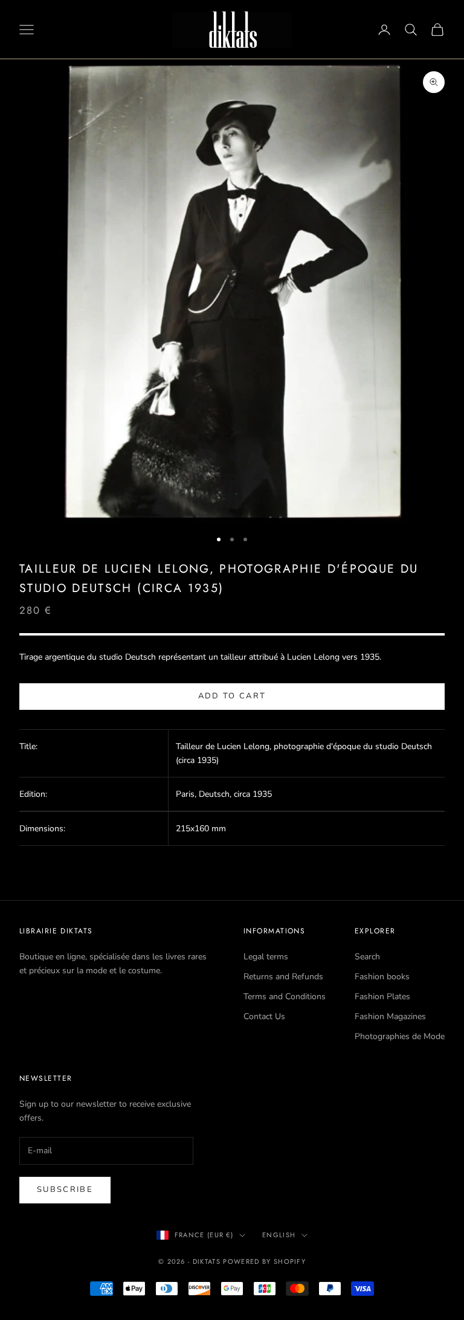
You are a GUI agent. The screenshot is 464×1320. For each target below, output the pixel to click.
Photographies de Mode (400, 1036)
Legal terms (265, 956)
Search (367, 956)
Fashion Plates (382, 996)
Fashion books (382, 976)
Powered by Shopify (264, 1261)
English (278, 1235)
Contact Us (264, 1016)
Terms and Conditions (284, 996)
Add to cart (232, 696)
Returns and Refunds (283, 976)
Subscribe (65, 1189)
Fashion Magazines (390, 1016)
